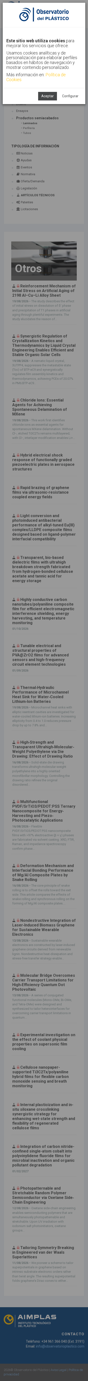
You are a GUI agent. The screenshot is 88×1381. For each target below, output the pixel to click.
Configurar (70, 96)
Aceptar (47, 96)
